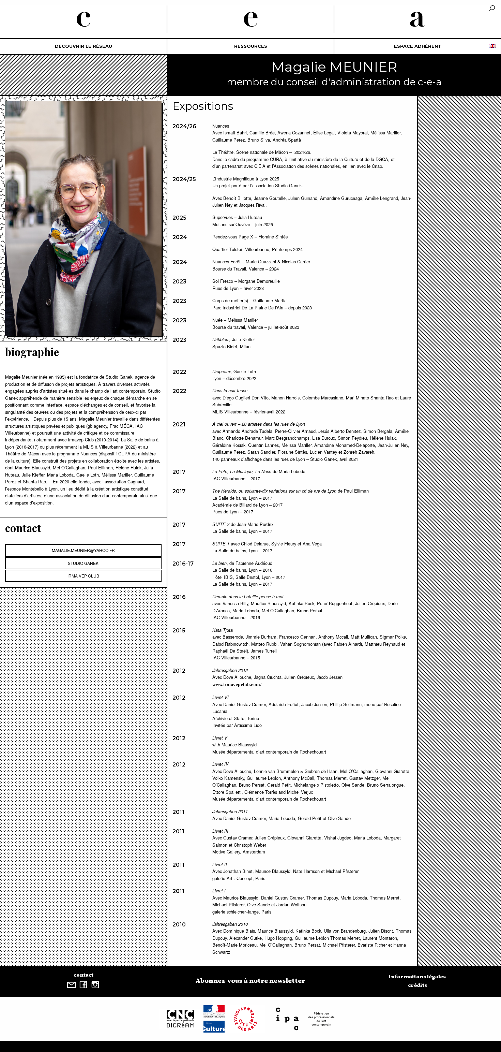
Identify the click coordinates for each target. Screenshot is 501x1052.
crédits (417, 985)
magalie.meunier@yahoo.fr (83, 550)
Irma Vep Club (83, 576)
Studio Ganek (83, 563)
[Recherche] (492, 8)
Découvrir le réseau (83, 46)
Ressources (250, 46)
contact (83, 975)
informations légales (417, 977)
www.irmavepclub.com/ (237, 685)
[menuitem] (83, 46)
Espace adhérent (417, 46)
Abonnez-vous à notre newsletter (250, 981)
